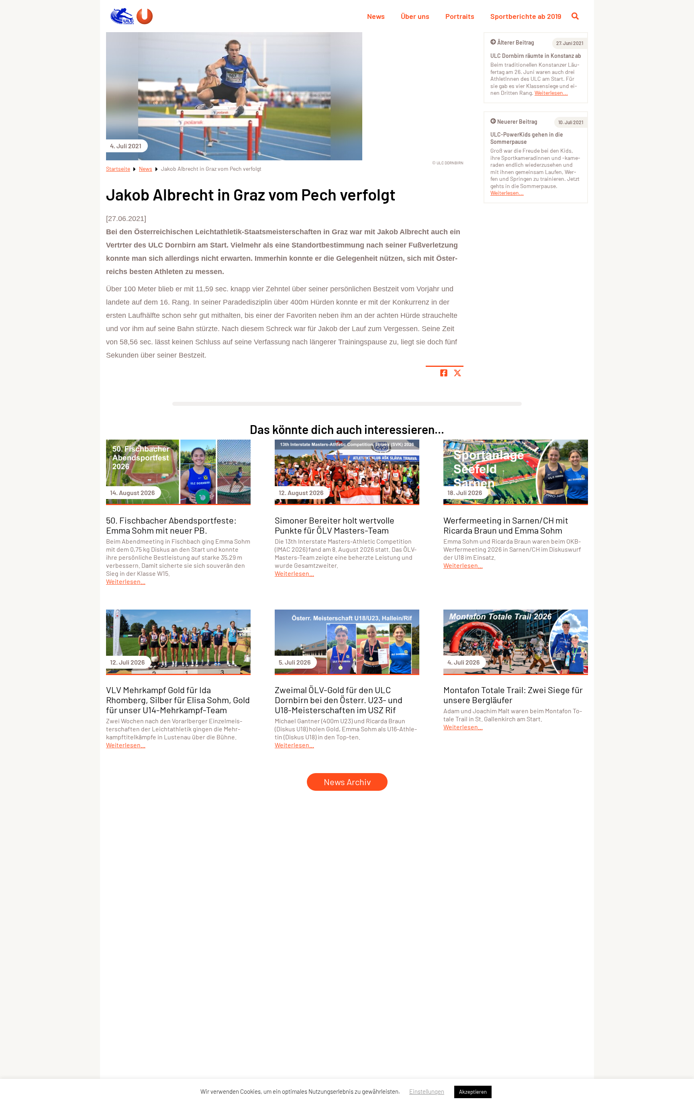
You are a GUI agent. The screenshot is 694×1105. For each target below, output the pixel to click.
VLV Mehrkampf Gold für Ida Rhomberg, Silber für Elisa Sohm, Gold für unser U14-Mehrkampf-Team (178, 699)
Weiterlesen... (551, 92)
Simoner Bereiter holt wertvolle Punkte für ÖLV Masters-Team (334, 525)
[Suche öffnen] (575, 16)
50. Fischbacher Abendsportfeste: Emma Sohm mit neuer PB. (171, 525)
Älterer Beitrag (515, 42)
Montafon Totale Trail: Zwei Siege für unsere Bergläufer (513, 694)
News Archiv (347, 781)
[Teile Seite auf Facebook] (444, 373)
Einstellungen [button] (426, 1091)
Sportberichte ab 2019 (525, 16)
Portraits (459, 16)
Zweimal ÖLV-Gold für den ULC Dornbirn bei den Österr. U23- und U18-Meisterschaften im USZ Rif (338, 699)
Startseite (118, 168)
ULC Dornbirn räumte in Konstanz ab (535, 55)
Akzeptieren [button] (473, 1092)
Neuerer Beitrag (517, 121)
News (376, 16)
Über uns (415, 16)
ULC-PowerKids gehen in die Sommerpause (526, 138)
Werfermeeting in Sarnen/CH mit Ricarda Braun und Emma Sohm (505, 525)
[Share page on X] (457, 373)
